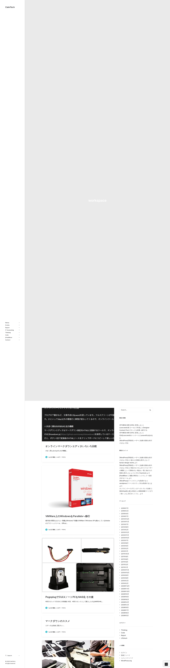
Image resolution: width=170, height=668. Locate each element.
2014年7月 (124, 516)
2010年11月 (125, 570)
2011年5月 (124, 562)
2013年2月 (124, 530)
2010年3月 (125, 581)
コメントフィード (127, 658)
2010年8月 (124, 578)
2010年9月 (125, 575)
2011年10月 (125, 554)
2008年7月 (125, 610)
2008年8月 (125, 607)
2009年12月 (125, 586)
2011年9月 (124, 556)
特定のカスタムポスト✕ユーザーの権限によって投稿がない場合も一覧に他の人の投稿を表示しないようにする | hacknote (135, 470)
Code (7, 335)
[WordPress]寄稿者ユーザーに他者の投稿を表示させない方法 (135, 442)
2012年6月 (124, 543)
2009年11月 (125, 589)
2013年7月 (124, 524)
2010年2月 (124, 583)
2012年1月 (124, 551)
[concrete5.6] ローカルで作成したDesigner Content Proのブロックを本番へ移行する (134, 429)
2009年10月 (125, 591)
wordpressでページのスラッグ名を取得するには (135, 483)
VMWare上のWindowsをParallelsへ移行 (67, 516)
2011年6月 (124, 559)
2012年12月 (125, 532)
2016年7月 (124, 508)
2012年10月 (125, 538)
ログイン (124, 653)
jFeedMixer (8, 337)
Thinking (8, 332)
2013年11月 (125, 522)
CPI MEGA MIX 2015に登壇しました (131, 433)
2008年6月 (125, 613)
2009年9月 (125, 594)
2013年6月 (125, 527)
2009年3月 (125, 605)
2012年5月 (124, 546)
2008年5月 (125, 615)
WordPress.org (126, 661)
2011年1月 (124, 567)
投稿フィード (125, 655)
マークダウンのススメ (57, 621)
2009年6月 (125, 599)
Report (7, 327)
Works (7, 322)
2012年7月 (124, 540)
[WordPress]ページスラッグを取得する (132, 481)
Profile (7, 325)
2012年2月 (124, 548)
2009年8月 (125, 597)
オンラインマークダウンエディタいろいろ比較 (71, 446)
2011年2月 (124, 564)
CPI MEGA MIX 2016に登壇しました (131, 425)
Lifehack (124, 638)
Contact (7, 340)
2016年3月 (125, 511)
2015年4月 (124, 514)
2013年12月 (125, 519)
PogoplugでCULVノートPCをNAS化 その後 (69, 597)
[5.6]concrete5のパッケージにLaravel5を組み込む (136, 436)
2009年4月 (125, 602)
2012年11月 (125, 535)
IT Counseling (9, 330)
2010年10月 (125, 573)
